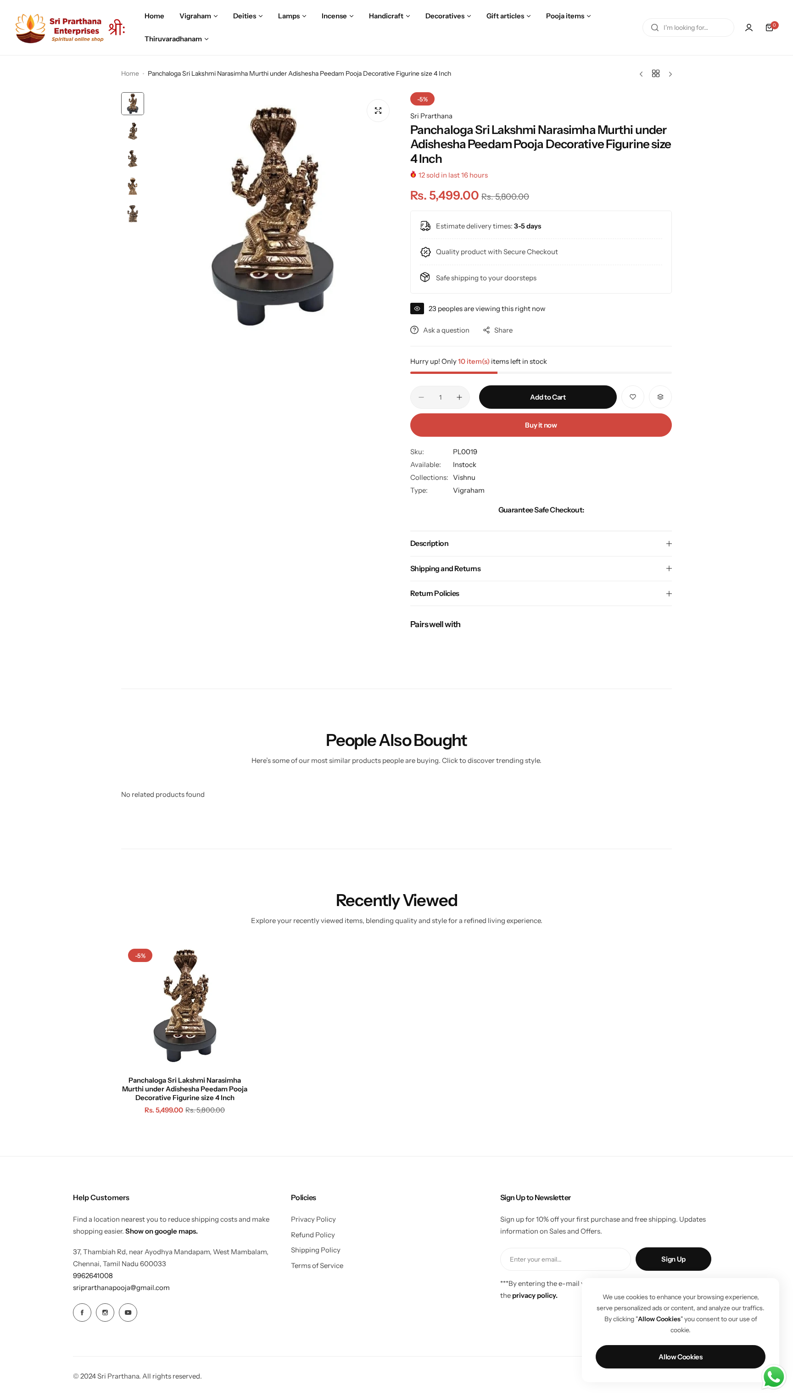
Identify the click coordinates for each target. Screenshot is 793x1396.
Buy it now (541, 425)
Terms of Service (317, 1265)
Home (130, 73)
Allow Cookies (680, 1356)
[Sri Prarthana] (71, 27)
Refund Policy (313, 1234)
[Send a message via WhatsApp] (773, 1377)
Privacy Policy (313, 1219)
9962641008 (93, 1275)
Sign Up (673, 1259)
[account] (749, 27)
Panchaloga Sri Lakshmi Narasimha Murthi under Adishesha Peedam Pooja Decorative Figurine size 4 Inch (184, 1089)
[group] (272, 216)
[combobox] (688, 27)
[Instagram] (105, 1312)
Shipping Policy (316, 1250)
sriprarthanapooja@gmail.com (121, 1287)
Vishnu (464, 477)
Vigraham (469, 490)
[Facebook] (82, 1312)
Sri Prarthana (431, 115)
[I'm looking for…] (655, 27)
